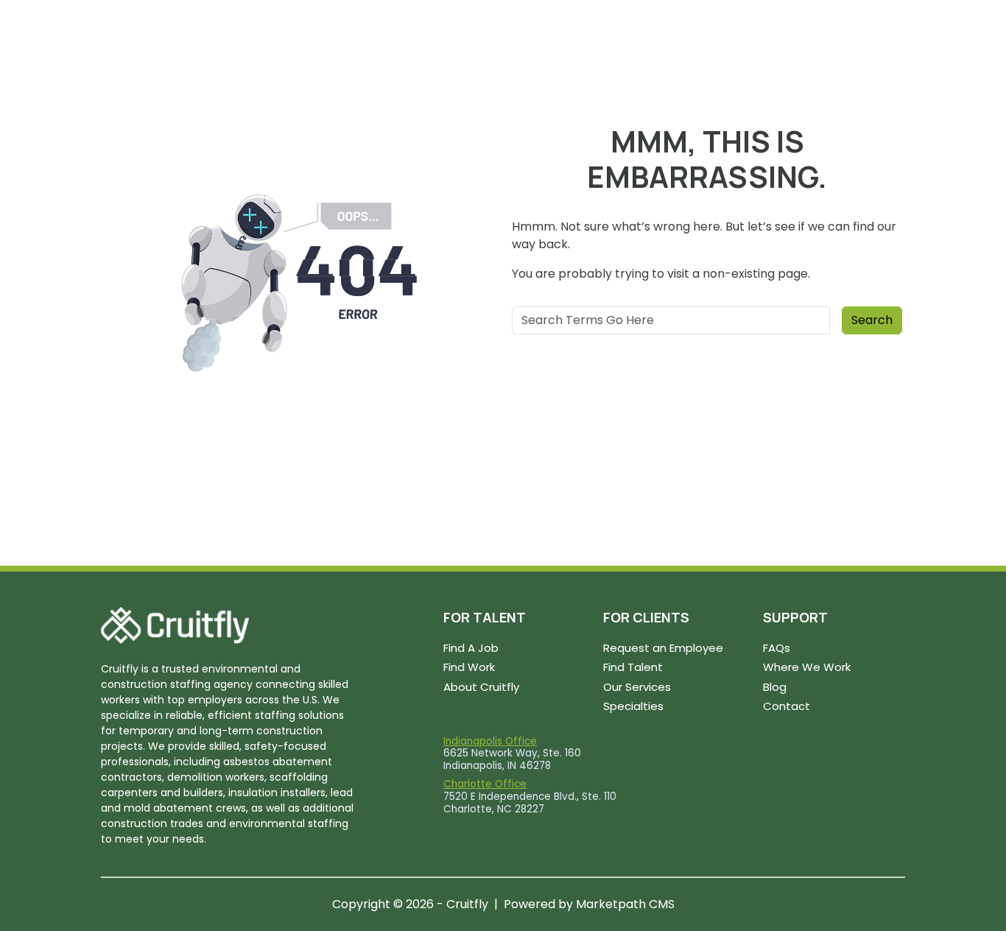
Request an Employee (663, 648)
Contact (786, 706)
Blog (775, 687)
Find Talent (633, 667)
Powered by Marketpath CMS (589, 904)
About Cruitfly (481, 687)
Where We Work (807, 667)
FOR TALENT (484, 617)
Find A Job (471, 648)
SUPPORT (795, 617)
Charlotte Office (485, 784)
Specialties (633, 706)
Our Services (637, 687)
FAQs (776, 648)
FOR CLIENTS (646, 617)
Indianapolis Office (490, 741)
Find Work (469, 667)
